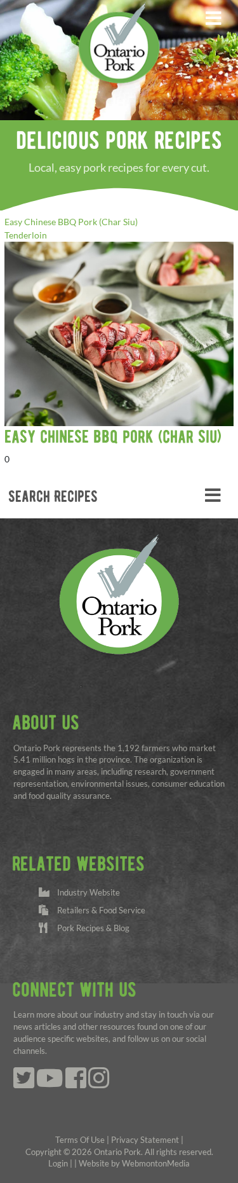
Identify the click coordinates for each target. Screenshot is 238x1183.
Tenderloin (25, 235)
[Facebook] (75, 1084)
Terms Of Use (80, 1140)
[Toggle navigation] (213, 18)
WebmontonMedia (156, 1163)
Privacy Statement (145, 1140)
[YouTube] (49, 1084)
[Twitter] (23, 1084)
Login (58, 1163)
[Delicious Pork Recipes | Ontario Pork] (119, 42)
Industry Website (86, 892)
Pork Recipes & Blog (91, 928)
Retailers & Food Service (99, 910)
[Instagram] (98, 1084)
